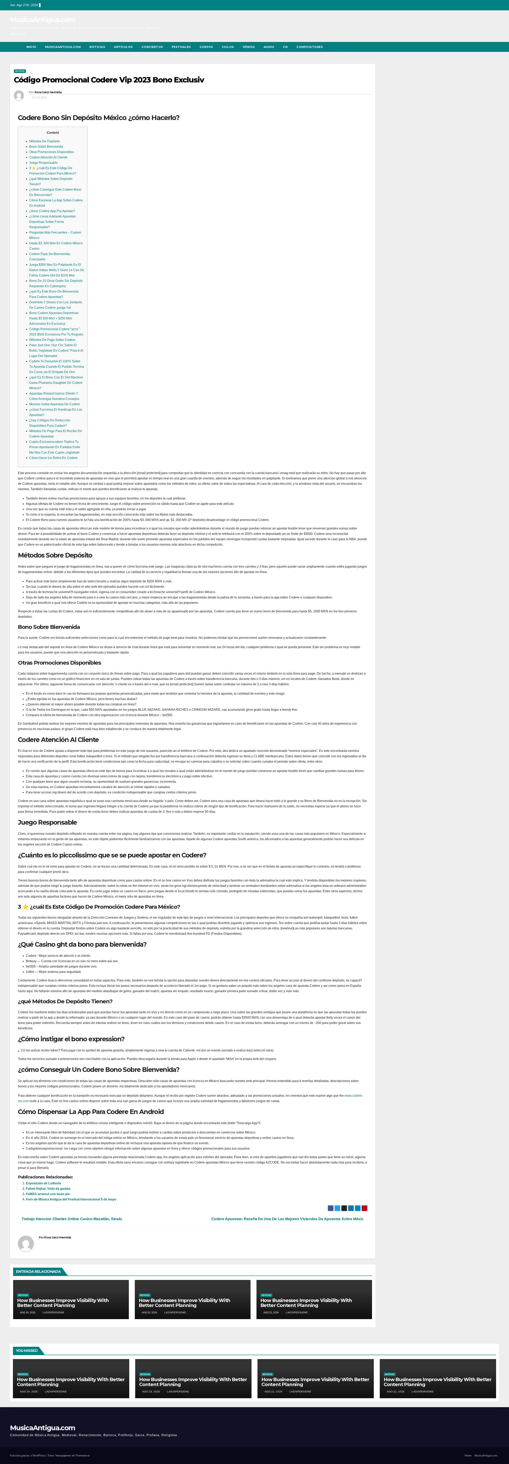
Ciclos (228, 47)
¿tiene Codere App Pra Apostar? (52, 211)
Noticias (97, 47)
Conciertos (152, 47)
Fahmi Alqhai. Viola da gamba (48, 1188)
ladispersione (53, 1312)
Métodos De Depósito (44, 141)
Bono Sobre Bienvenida (46, 146)
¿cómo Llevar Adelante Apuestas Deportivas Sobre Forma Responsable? (52, 222)
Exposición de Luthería (43, 1183)
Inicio (31, 47)
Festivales (181, 47)
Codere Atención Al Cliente (48, 157)
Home (468, 1455)
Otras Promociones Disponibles (51, 152)
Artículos (123, 47)
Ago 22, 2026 (273, 1391)
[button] (489, 46)
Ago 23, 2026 (151, 1391)
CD (285, 47)
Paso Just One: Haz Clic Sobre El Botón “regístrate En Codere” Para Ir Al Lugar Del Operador (56, 350)
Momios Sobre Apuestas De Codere (54, 404)
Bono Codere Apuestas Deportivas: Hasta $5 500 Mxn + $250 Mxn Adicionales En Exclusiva (54, 318)
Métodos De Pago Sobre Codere (52, 339)
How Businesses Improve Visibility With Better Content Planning (63, 1302)
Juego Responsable (43, 162)
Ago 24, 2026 (29, 1391)
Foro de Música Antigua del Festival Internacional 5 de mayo (71, 1199)
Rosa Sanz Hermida (48, 92)
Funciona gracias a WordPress (28, 1455)
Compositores (309, 47)
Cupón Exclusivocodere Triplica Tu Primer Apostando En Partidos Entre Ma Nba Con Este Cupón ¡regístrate (54, 447)
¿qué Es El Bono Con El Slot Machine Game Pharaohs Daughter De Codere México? (56, 383)
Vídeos (249, 47)
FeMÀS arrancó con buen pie (48, 1194)
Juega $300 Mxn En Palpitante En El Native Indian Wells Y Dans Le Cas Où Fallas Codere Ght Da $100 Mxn (56, 270)
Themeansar (82, 1455)
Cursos (206, 47)
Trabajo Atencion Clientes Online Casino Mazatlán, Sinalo (71, 1219)
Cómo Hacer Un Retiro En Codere (53, 458)
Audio (269, 47)
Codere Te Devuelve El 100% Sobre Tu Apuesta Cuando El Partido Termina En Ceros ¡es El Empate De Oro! (56, 367)
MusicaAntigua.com (42, 20)
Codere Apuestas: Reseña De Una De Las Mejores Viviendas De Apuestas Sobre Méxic (287, 1219)
